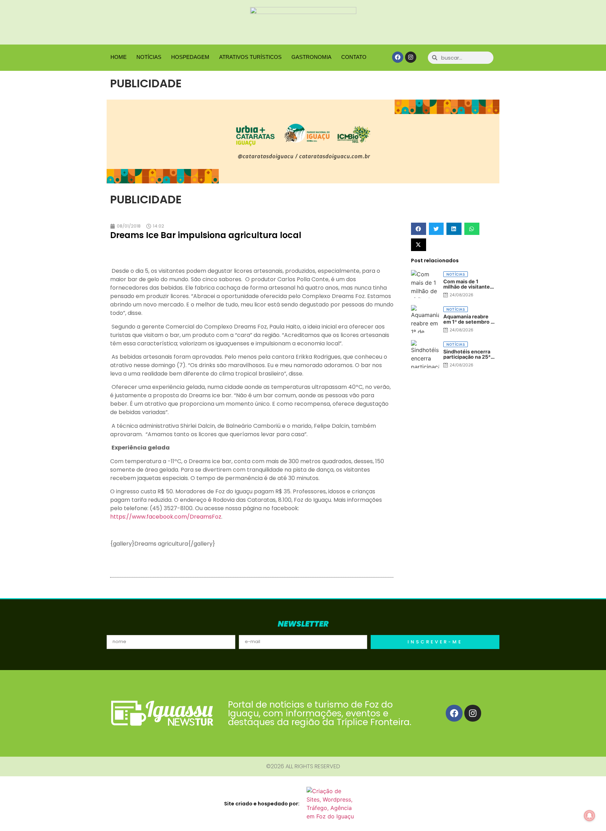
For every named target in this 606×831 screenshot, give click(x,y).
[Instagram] (410, 57)
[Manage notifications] (589, 815)
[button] (418, 229)
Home (118, 57)
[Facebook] (397, 57)
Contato (353, 57)
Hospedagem (190, 57)
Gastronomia (311, 57)
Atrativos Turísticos (250, 57)
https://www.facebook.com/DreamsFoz (165, 517)
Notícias (148, 57)
